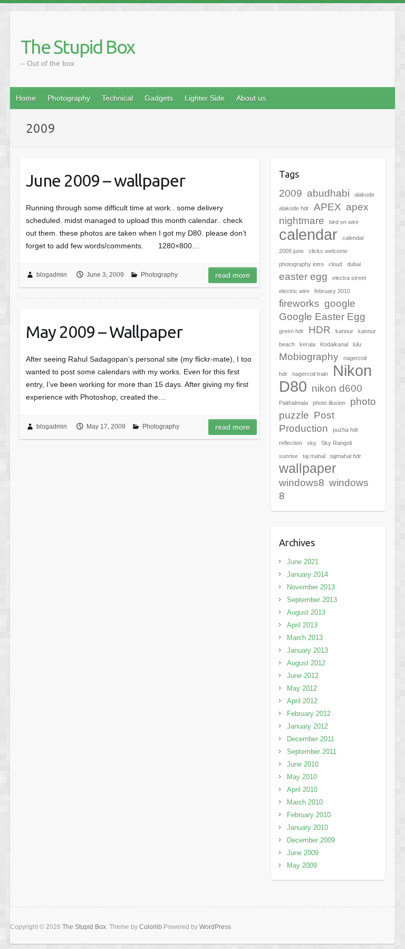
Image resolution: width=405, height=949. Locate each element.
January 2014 (307, 574)
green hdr (291, 331)
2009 (290, 193)
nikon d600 (337, 388)
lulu (357, 344)
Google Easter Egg (322, 316)
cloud (335, 264)
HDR (319, 329)
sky (311, 443)
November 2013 (311, 587)
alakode (364, 194)
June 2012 (303, 676)
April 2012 (302, 701)
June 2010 (303, 764)
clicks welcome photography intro (313, 257)
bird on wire (344, 222)
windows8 (301, 482)
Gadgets (158, 98)
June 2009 (303, 853)
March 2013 (305, 638)
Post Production (306, 422)
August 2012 (306, 663)
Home (26, 98)
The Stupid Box (77, 46)
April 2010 (302, 789)
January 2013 (307, 650)
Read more (232, 275)
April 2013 (302, 625)
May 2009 (302, 865)
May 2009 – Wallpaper (104, 331)
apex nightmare (324, 213)
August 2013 (306, 612)
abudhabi (328, 193)
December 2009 (311, 840)
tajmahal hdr (345, 456)
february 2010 (332, 291)
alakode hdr (294, 208)
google (339, 303)
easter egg (303, 276)
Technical (117, 98)
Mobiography (309, 356)
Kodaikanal (334, 344)
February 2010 (309, 815)
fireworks (299, 303)
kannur (344, 331)
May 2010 (302, 777)
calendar (308, 234)
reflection (290, 443)
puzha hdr (346, 430)
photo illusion (329, 403)
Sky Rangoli (336, 443)
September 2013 (312, 600)
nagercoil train (310, 374)
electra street (349, 278)
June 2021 (303, 562)
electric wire (294, 291)
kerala (307, 344)
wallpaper (307, 468)
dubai (354, 264)
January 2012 (307, 726)
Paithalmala (293, 403)
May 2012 (302, 688)
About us (251, 98)
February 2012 (309, 714)
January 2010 (307, 827)
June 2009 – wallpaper (105, 180)
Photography (68, 98)
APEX (327, 206)
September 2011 (311, 752)
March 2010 (305, 802)
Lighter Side (205, 98)
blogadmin (51, 274)
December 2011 (310, 739)
